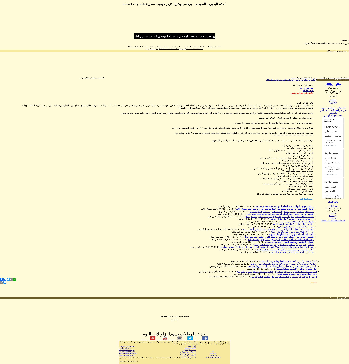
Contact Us (213, 355)
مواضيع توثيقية (176, 46)
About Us (213, 353)
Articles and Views (172, 49)
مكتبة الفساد (201, 46)
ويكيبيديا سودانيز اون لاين (188, 354)
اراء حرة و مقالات (155, 46)
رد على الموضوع (343, 298)
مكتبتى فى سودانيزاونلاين (302, 93)
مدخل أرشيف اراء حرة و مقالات (137, 46)
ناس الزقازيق (151, 49)
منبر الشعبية (166, 46)
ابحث (194, 46)
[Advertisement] (174, 20)
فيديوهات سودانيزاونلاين (188, 352)
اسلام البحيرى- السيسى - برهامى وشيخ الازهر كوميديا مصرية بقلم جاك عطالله (290, 80)
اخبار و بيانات (186, 46)
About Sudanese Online (213, 357)
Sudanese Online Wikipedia (128, 353)
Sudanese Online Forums (127, 355)
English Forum (161, 49)
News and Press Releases (194, 49)
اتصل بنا (183, 49)
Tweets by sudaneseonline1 (333, 220)
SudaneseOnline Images (126, 350)
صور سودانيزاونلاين (189, 350)
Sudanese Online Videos (127, 352)
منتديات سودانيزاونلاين (214, 46)
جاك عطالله (333, 84)
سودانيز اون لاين (306, 88)
